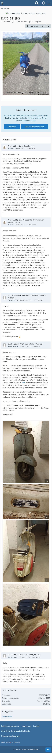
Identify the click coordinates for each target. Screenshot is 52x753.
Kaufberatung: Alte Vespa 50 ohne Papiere (25, 344)
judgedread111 (13, 300)
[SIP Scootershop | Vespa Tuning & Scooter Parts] (26, 13)
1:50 (23, 382)
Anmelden (12, 126)
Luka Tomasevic (13, 346)
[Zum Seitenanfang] (48, 749)
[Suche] (36, 3)
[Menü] (48, 3)
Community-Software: (26, 749)
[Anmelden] (42, 3)
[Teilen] (48, 26)
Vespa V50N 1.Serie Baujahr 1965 (21, 146)
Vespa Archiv (7, 716)
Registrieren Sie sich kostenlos (17, 118)
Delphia (10, 148)
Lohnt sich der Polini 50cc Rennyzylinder (24, 655)
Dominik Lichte (13, 657)
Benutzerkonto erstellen (34, 126)
